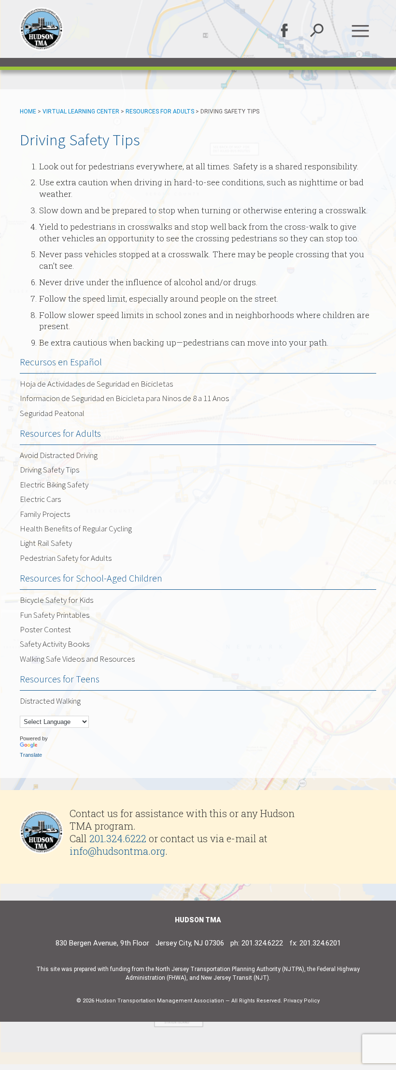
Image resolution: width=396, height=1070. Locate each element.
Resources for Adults (160, 111)
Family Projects (45, 514)
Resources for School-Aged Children (91, 578)
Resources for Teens (59, 679)
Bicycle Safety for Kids (56, 600)
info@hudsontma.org (117, 851)
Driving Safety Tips (49, 469)
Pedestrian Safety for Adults (66, 558)
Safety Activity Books (54, 644)
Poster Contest (45, 629)
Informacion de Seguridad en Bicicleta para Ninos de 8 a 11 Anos (124, 398)
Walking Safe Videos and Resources (77, 658)
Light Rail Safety (46, 543)
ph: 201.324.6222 (256, 943)
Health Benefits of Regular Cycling (76, 528)
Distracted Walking (50, 700)
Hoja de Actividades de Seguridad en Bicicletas (96, 383)
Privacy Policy (301, 1001)
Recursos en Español (61, 362)
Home (28, 111)
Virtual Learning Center (80, 111)
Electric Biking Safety (54, 484)
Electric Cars (40, 499)
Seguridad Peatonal (52, 413)
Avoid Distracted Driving (59, 455)
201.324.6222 (117, 838)
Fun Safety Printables (54, 615)
